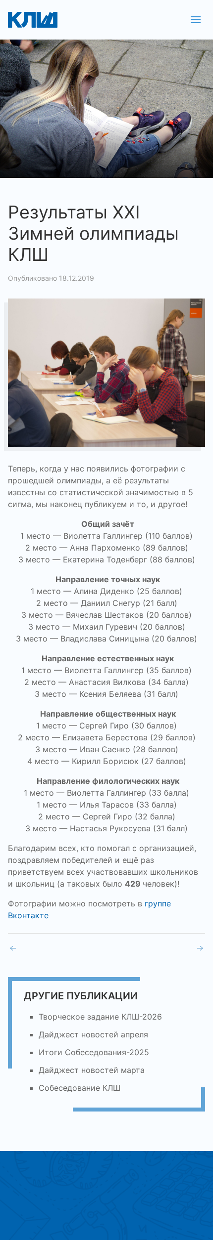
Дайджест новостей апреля (93, 1034)
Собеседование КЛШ (79, 1088)
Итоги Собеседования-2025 (94, 1052)
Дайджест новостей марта (92, 1070)
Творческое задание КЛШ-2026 (100, 1017)
